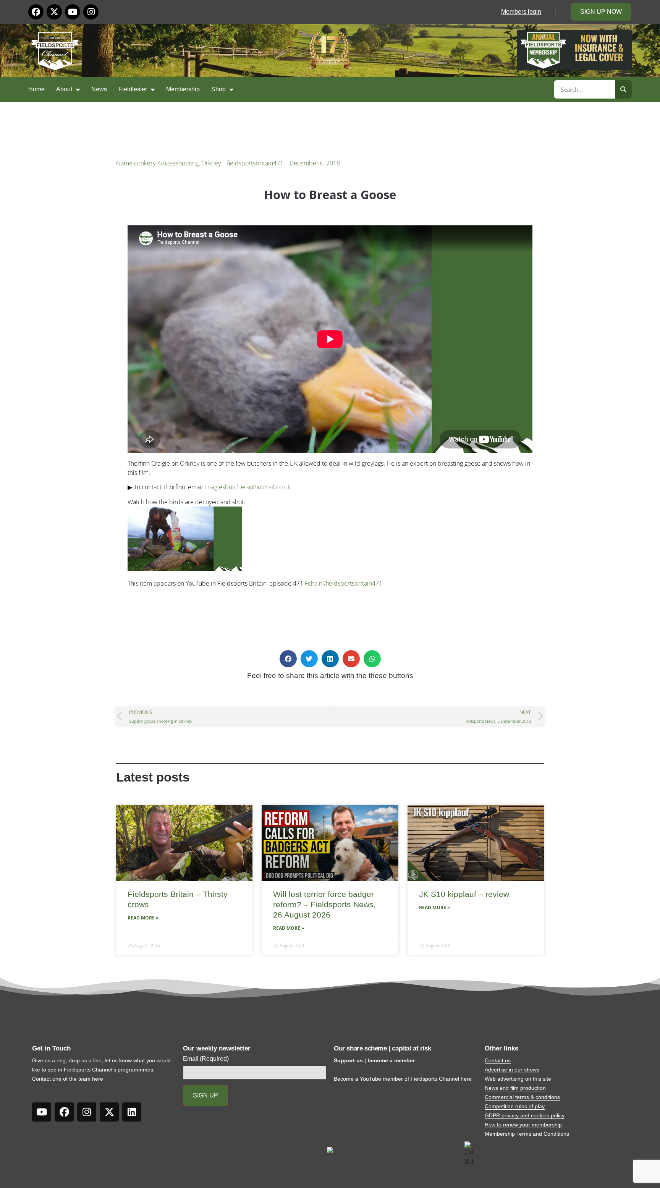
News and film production (515, 1088)
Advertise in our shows (512, 1070)
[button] (288, 658)
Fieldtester (132, 89)
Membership (183, 89)
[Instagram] (91, 11)
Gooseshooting (178, 163)
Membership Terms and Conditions (527, 1134)
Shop (218, 89)
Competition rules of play (515, 1106)
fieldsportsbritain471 (255, 163)
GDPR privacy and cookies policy (525, 1115)
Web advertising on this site (518, 1079)
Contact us (498, 1060)
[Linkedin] (131, 1112)
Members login (521, 11)
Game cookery (135, 163)
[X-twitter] (54, 11)
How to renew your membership (523, 1125)
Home (36, 89)
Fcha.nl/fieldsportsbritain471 (343, 583)
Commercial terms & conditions (522, 1097)
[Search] (623, 89)
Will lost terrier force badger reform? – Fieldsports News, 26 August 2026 (324, 904)
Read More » (143, 917)
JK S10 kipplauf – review (464, 894)
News (99, 89)
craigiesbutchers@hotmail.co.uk (247, 487)
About (64, 89)
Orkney (211, 163)
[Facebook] (36, 11)
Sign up (205, 1095)
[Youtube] (72, 11)
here (97, 1079)
